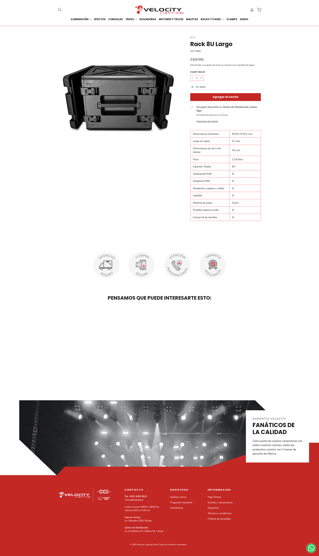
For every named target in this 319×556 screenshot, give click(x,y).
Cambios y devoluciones (220, 502)
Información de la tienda (207, 121)
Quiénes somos (178, 497)
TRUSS (129, 19)
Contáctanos (176, 507)
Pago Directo (214, 497)
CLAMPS (231, 19)
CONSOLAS (115, 19)
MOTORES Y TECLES (171, 19)
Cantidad (197, 72)
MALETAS (192, 19)
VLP (192, 37)
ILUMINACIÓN (80, 19)
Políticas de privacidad (219, 518)
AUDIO (244, 19)
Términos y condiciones (220, 513)
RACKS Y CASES (211, 19)
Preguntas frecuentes (181, 502)
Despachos (213, 507)
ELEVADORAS (148, 19)
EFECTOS (100, 19)
